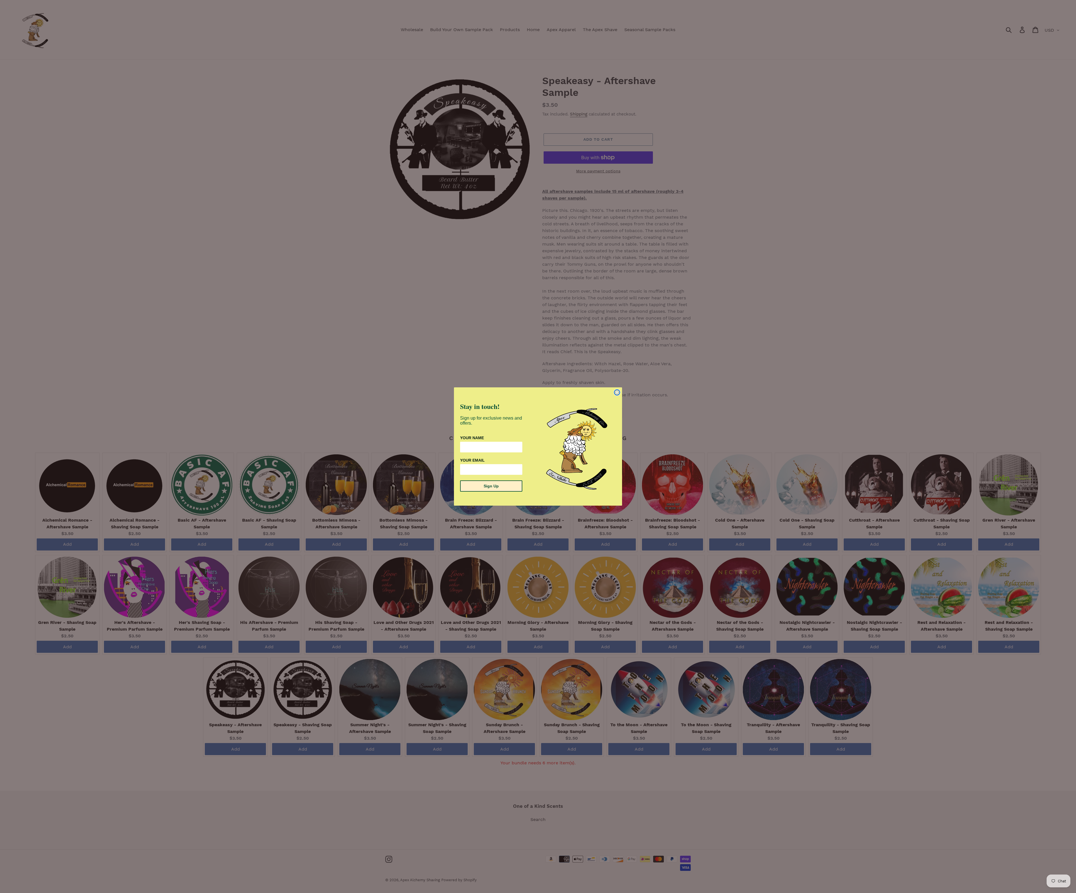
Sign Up (491, 486)
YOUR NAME (472, 438)
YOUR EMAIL (472, 460)
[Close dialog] (617, 392)
